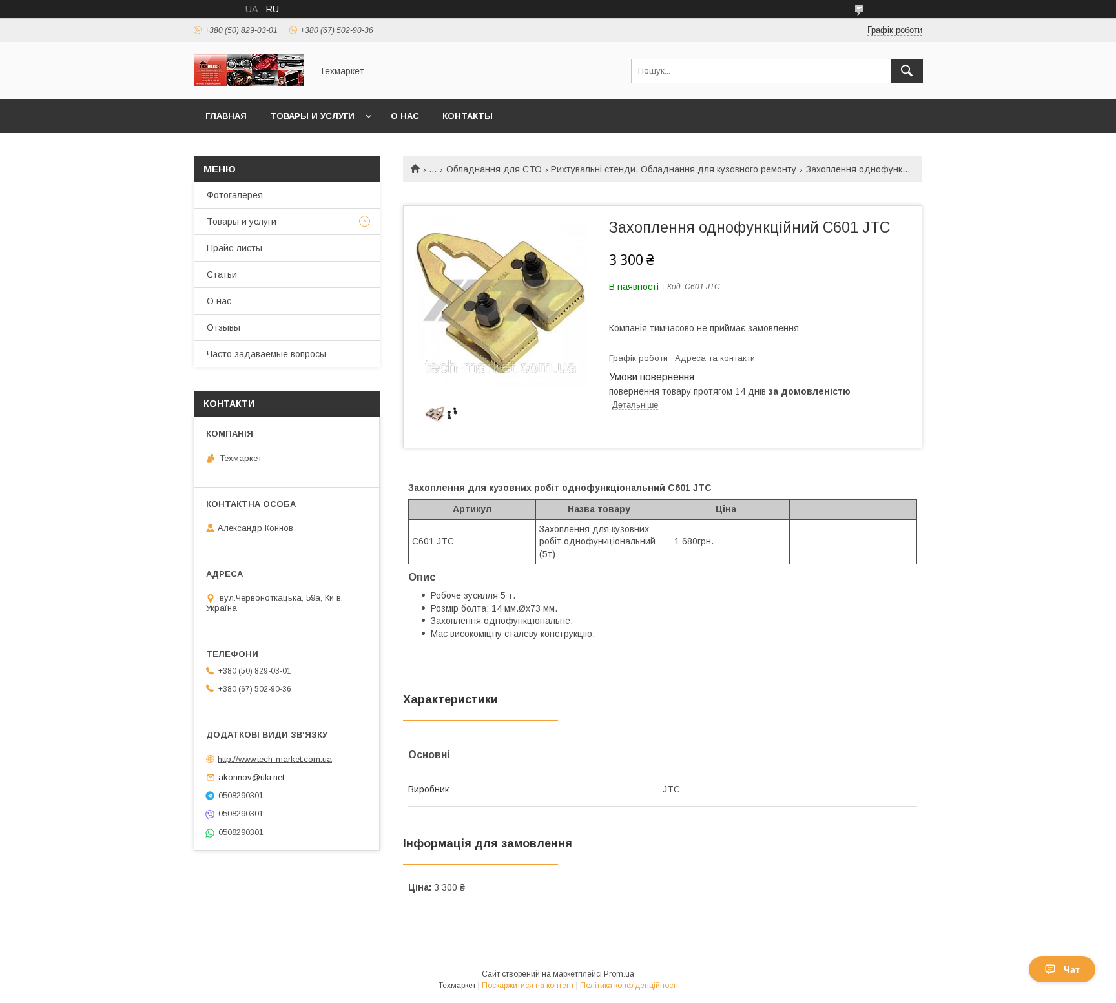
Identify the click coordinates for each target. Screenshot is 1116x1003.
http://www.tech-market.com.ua (275, 758)
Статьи (222, 274)
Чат (1072, 969)
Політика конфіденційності (629, 985)
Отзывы (223, 327)
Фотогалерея (235, 195)
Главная (226, 116)
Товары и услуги (312, 116)
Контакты (467, 116)
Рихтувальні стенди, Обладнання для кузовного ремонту (673, 169)
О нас (405, 116)
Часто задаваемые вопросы (266, 354)
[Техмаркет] (249, 83)
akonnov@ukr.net (251, 777)
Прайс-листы (234, 248)
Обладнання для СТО (494, 169)
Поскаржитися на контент (528, 985)
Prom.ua (619, 973)
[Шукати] (907, 71)
